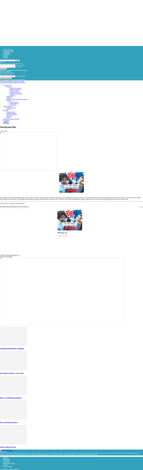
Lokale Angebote (7, 466)
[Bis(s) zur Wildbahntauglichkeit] (13, 394)
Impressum (6, 462)
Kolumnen (9, 100)
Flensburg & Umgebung (15, 88)
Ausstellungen (10, 96)
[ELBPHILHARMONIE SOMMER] (13, 345)
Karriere (5, 57)
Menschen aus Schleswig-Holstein (11, 119)
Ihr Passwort (18, 67)
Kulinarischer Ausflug (12, 113)
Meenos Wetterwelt (14, 103)
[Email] (14, 247)
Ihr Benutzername (20, 65)
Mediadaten (6, 53)
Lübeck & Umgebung (15, 92)
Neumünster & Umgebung (16, 93)
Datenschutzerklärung (5, 71)
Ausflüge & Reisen (7, 106)
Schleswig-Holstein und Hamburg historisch (17, 99)
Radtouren (9, 109)
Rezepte (8, 117)
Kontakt (5, 56)
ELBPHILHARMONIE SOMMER (12, 348)
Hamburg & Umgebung (15, 89)
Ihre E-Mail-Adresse (20, 76)
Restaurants (9, 116)
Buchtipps (9, 98)
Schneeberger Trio (14, 255)
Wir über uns (6, 54)
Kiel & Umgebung (14, 91)
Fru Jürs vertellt (13, 102)
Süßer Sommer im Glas (8, 447)
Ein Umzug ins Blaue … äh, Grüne (12, 373)
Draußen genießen (11, 112)
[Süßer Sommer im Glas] (13, 444)
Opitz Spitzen (13, 105)
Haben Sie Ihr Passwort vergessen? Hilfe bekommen (13, 70)
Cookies (5, 465)
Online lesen (6, 123)
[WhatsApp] (8, 247)
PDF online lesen (8, 49)
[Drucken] (20, 247)
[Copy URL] (26, 247)
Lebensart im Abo (8, 51)
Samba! (10, 256)
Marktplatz (5, 121)
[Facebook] (2, 247)
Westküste (12, 95)
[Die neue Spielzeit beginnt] (13, 419)
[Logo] (6, 82)
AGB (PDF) (6, 460)
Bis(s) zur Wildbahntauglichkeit (11, 398)
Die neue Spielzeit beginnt (8, 422)
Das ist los (9, 86)
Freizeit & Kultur (7, 85)
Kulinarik (5, 110)
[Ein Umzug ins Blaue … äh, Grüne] (13, 370)
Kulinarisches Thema (11, 114)
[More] (32, 247)
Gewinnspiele (6, 120)
